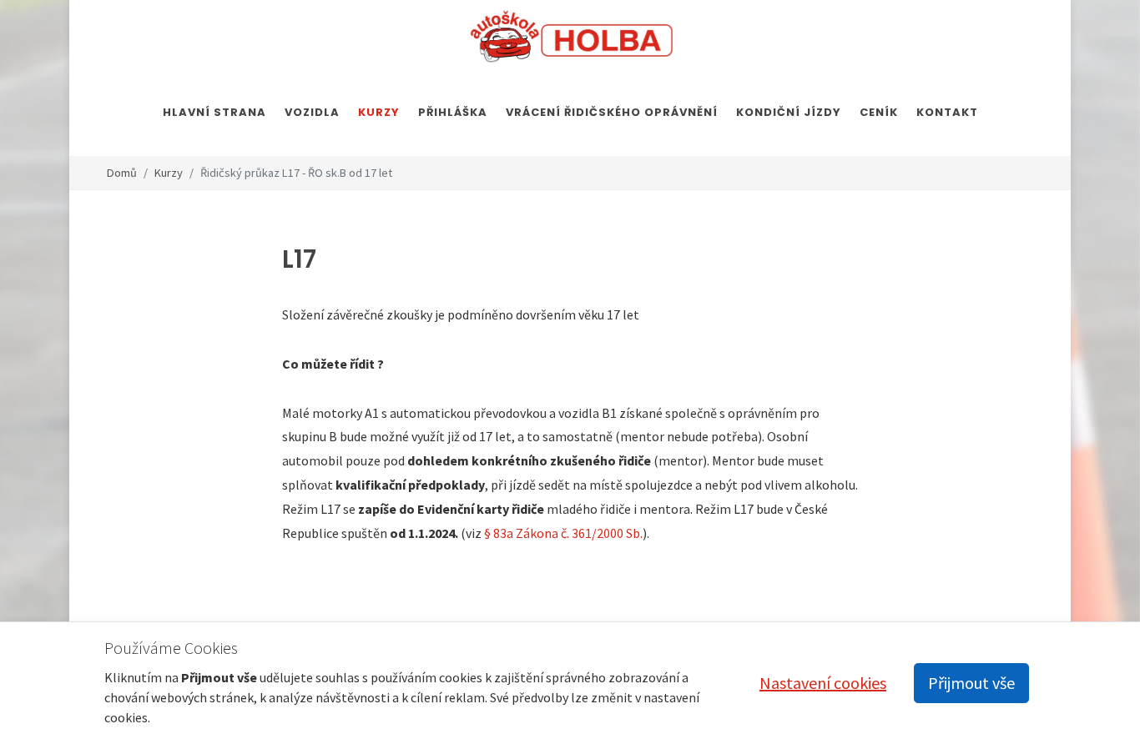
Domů (122, 172)
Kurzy (168, 172)
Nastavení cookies (822, 682)
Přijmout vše (971, 682)
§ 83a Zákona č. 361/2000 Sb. (563, 533)
